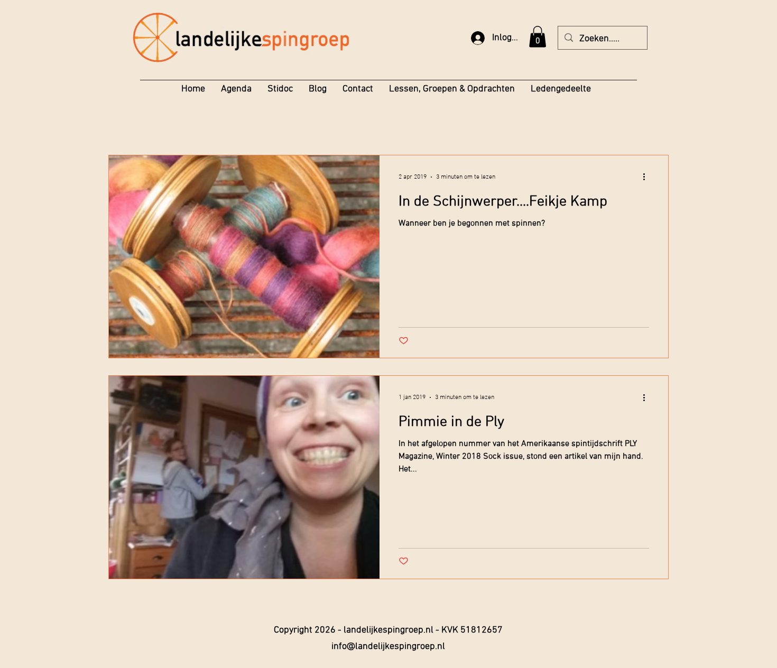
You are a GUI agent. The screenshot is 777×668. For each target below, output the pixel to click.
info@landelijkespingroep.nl (388, 646)
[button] (538, 37)
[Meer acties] (647, 177)
